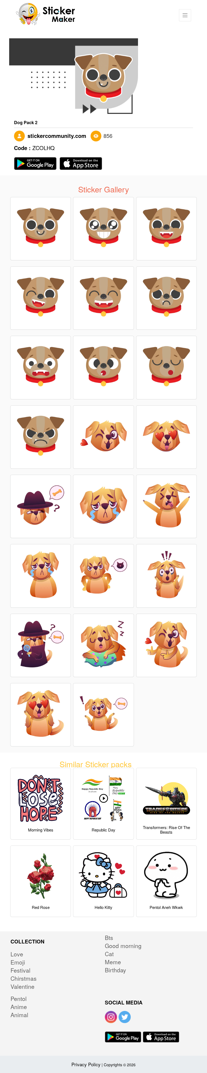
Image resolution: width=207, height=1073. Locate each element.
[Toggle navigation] (185, 15)
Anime (19, 1007)
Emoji (18, 962)
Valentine (22, 986)
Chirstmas (24, 978)
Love (17, 954)
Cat (109, 954)
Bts (109, 937)
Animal (19, 1015)
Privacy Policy (86, 1064)
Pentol (19, 998)
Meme (113, 962)
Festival (20, 970)
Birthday (115, 970)
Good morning (123, 946)
